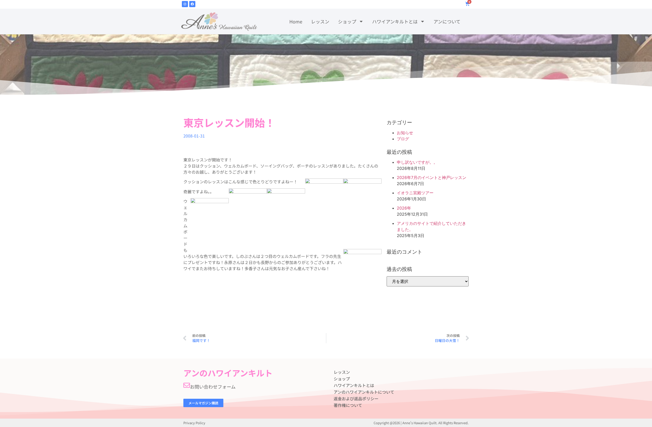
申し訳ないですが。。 (417, 162)
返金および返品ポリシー (356, 398)
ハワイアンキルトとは (395, 21)
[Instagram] (185, 4)
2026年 (404, 208)
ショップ (347, 21)
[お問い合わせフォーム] (186, 385)
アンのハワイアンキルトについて (364, 392)
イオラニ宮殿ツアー (415, 192)
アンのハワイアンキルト (228, 373)
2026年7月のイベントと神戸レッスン (431, 177)
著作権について (348, 405)
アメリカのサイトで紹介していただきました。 (431, 226)
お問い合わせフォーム (213, 386)
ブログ (403, 138)
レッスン (320, 21)
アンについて (446, 21)
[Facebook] (192, 4)
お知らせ (405, 132)
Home (295, 21)
